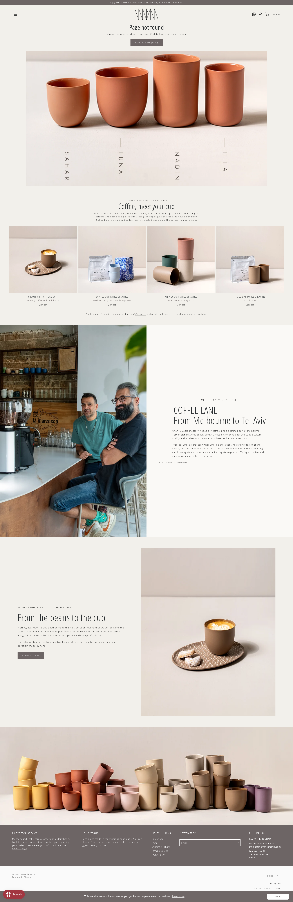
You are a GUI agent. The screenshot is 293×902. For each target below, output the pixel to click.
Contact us (140, 314)
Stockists (258, 888)
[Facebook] (275, 884)
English (270, 876)
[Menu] (15, 14)
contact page (19, 848)
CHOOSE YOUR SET (30, 655)
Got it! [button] (278, 896)
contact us (269, 888)
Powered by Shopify (21, 877)
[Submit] (237, 842)
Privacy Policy (158, 854)
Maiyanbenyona (27, 874)
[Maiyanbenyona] (146, 14)
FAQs (154, 842)
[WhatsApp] (253, 14)
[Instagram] (270, 884)
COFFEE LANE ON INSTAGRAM (173, 462)
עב (273, 14)
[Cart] (267, 14)
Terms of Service (160, 850)
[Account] (260, 14)
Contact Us (157, 838)
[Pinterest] (279, 884)
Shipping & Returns (161, 846)
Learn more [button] (178, 896)
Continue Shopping (146, 42)
